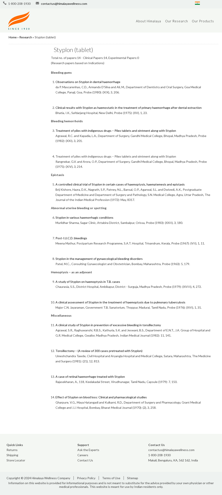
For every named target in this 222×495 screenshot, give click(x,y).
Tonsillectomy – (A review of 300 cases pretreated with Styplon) (99, 351)
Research (25, 37)
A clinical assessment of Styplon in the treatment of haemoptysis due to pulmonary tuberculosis (120, 302)
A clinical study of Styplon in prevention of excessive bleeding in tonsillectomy (108, 325)
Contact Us (85, 460)
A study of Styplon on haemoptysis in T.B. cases (88, 281)
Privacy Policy (86, 478)
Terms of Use (111, 478)
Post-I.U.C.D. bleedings (71, 238)
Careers (82, 455)
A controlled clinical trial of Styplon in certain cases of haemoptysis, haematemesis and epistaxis (120, 184)
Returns (12, 450)
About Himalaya (148, 21)
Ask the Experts (88, 450)
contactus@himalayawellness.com (64, 3)
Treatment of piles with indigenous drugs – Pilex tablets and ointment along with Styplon (116, 130)
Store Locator (16, 460)
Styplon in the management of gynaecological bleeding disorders (99, 259)
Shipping (12, 455)
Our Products (203, 21)
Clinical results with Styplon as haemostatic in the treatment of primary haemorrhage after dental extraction (129, 107)
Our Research (176, 21)
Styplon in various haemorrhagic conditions (84, 217)
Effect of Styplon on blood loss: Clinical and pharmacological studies (101, 397)
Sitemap (132, 478)
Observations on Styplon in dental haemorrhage (88, 82)
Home (13, 37)
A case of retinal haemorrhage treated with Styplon (90, 376)
